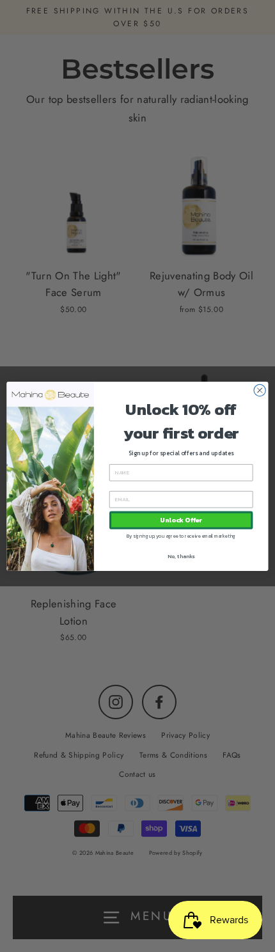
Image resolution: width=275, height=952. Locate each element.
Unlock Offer (181, 520)
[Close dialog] (259, 390)
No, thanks (181, 556)
